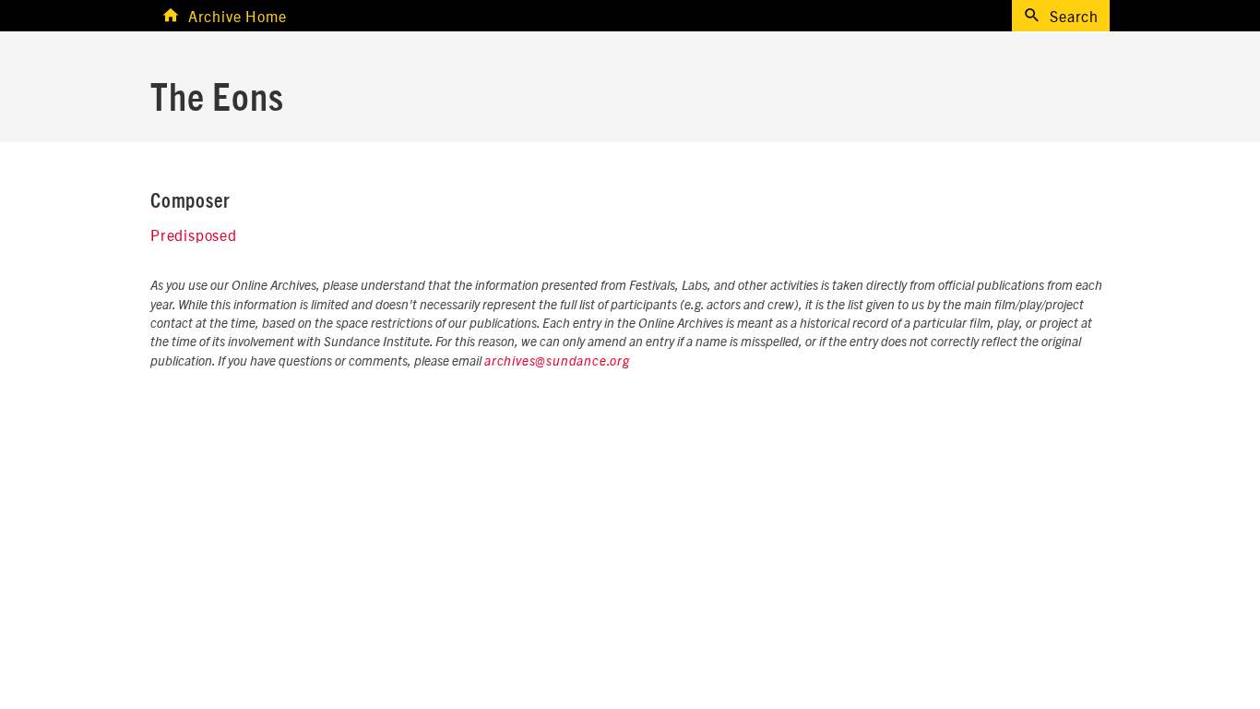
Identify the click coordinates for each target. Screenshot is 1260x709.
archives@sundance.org (557, 361)
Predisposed (193, 234)
